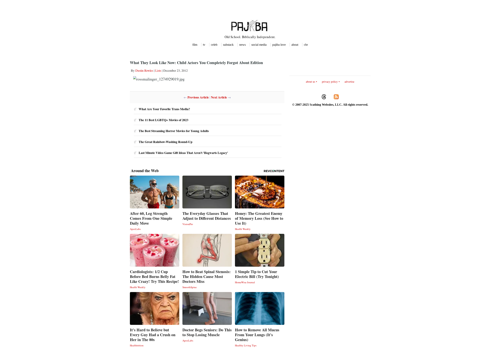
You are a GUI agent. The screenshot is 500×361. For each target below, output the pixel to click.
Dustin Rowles (144, 70)
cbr (306, 44)
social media (259, 44)
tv (204, 44)
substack (228, 44)
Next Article (219, 97)
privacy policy (330, 81)
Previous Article (198, 97)
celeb (214, 44)
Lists (158, 70)
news (242, 44)
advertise (349, 81)
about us (310, 81)
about (294, 44)
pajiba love (279, 44)
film (194, 44)
